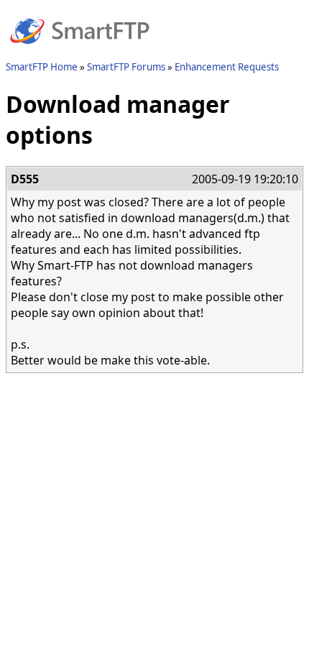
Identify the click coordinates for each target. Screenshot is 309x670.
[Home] (80, 52)
